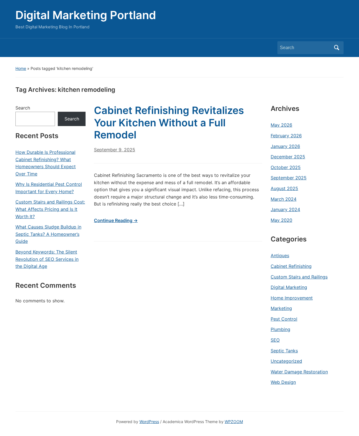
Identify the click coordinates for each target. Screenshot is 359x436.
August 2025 (284, 188)
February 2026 (286, 135)
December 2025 (288, 156)
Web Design (283, 382)
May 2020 (281, 220)
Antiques (280, 255)
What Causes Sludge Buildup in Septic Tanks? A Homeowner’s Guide (48, 234)
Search (336, 47)
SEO (275, 340)
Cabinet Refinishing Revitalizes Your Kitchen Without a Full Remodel (169, 122)
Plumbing (280, 329)
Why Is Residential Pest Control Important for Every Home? (48, 187)
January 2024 (285, 209)
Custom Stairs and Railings (299, 277)
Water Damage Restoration (299, 372)
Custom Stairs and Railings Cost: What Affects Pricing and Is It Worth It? (50, 209)
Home (20, 68)
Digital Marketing (289, 287)
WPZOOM (234, 421)
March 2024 (283, 199)
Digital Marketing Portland (85, 15)
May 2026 (281, 125)
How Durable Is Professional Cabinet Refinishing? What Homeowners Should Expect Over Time (45, 163)
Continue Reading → (116, 220)
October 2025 (286, 167)
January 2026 (285, 146)
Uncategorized (286, 361)
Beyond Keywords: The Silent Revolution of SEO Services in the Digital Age (47, 259)
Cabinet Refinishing (291, 266)
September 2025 (289, 178)
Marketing (281, 308)
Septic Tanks (284, 350)
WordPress (149, 421)
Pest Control (284, 319)
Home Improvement (292, 298)
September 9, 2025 (114, 149)
